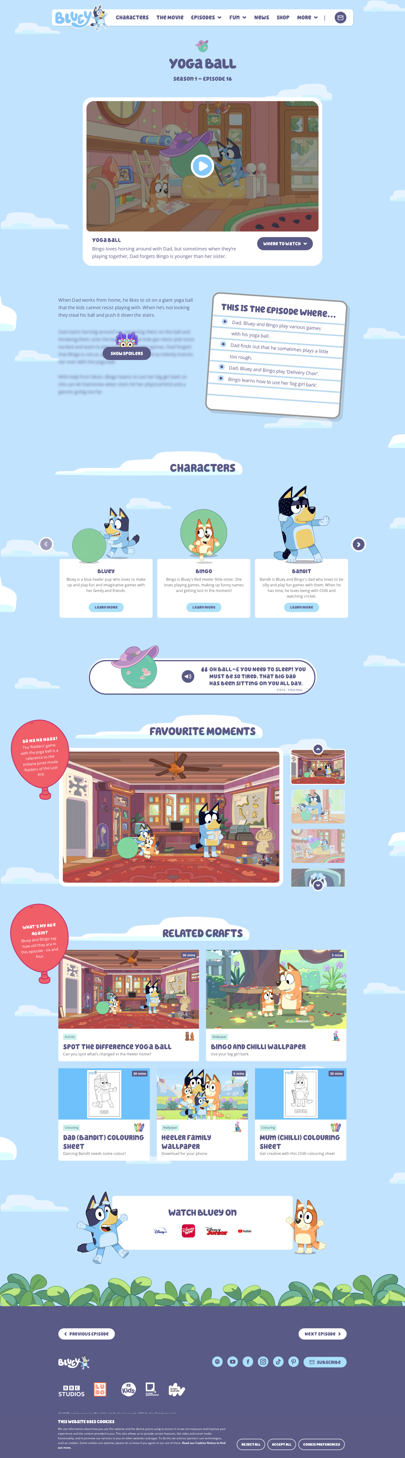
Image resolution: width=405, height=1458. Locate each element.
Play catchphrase (188, 676)
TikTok (278, 1361)
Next (358, 544)
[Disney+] (160, 1231)
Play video (202, 166)
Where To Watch (282, 243)
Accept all (281, 1444)
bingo (204, 571)
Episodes (203, 17)
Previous (46, 544)
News (261, 17)
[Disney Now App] (188, 1231)
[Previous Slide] (318, 749)
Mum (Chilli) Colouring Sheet (300, 1142)
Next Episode (320, 1334)
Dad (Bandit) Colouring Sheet (103, 1142)
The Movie (170, 17)
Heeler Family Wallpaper (186, 1142)
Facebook (248, 1361)
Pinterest (293, 1361)
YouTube (232, 1361)
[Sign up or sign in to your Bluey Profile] (340, 17)
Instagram (263, 1361)
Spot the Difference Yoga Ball (117, 1047)
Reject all (250, 1444)
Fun (234, 17)
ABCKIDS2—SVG (129, 1389)
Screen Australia (177, 1389)
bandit (301, 571)
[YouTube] (244, 1231)
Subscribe (329, 1362)
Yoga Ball (81, 17)
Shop (283, 17)
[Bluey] (74, 1362)
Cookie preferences (321, 1444)
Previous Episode (89, 1334)
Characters (132, 17)
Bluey (106, 571)
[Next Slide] (318, 885)
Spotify (217, 1361)
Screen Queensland (152, 1389)
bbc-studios (71, 1389)
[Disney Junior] (216, 1231)
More (304, 17)
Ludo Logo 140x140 (100, 1389)
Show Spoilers (127, 353)
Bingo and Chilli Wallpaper (258, 1047)
